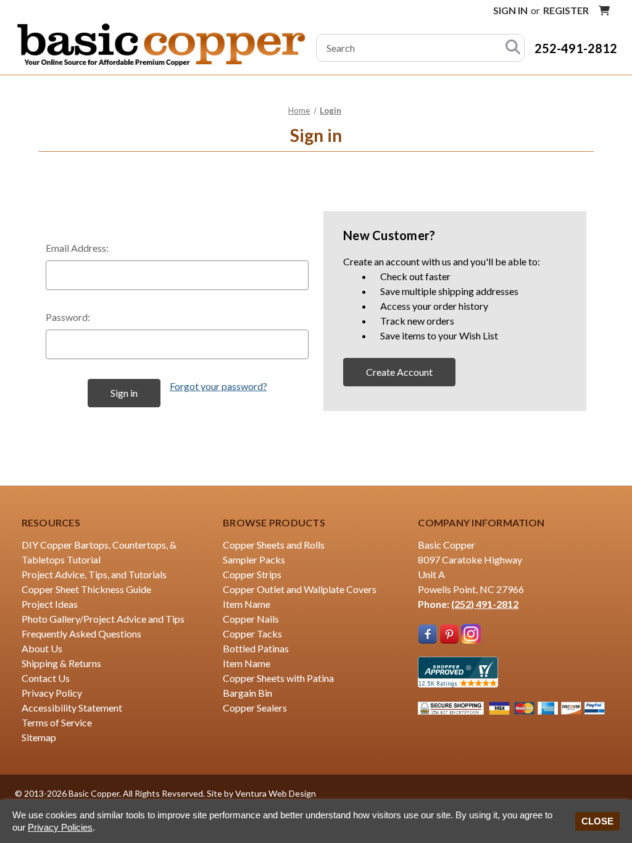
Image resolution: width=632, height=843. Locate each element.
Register (566, 10)
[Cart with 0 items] (604, 10)
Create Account (399, 372)
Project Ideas (50, 604)
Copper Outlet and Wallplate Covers (299, 589)
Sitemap (39, 737)
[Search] (513, 48)
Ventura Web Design (275, 793)
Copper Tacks (252, 633)
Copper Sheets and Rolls (274, 544)
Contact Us (46, 678)
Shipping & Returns (61, 663)
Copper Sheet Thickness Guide (86, 589)
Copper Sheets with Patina (278, 678)
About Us (42, 648)
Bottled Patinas (256, 648)
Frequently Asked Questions (81, 633)
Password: (68, 317)
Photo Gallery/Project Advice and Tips (103, 619)
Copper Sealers (255, 707)
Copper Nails (251, 619)
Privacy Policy (52, 693)
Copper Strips (252, 574)
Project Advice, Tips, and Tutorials (94, 574)
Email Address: (77, 248)
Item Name (246, 604)
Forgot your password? (218, 386)
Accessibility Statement (72, 707)
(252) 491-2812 (484, 604)
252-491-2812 (575, 48)
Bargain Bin (247, 693)
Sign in (510, 10)
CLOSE (597, 821)
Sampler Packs (254, 559)
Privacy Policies (60, 827)
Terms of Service (57, 722)
